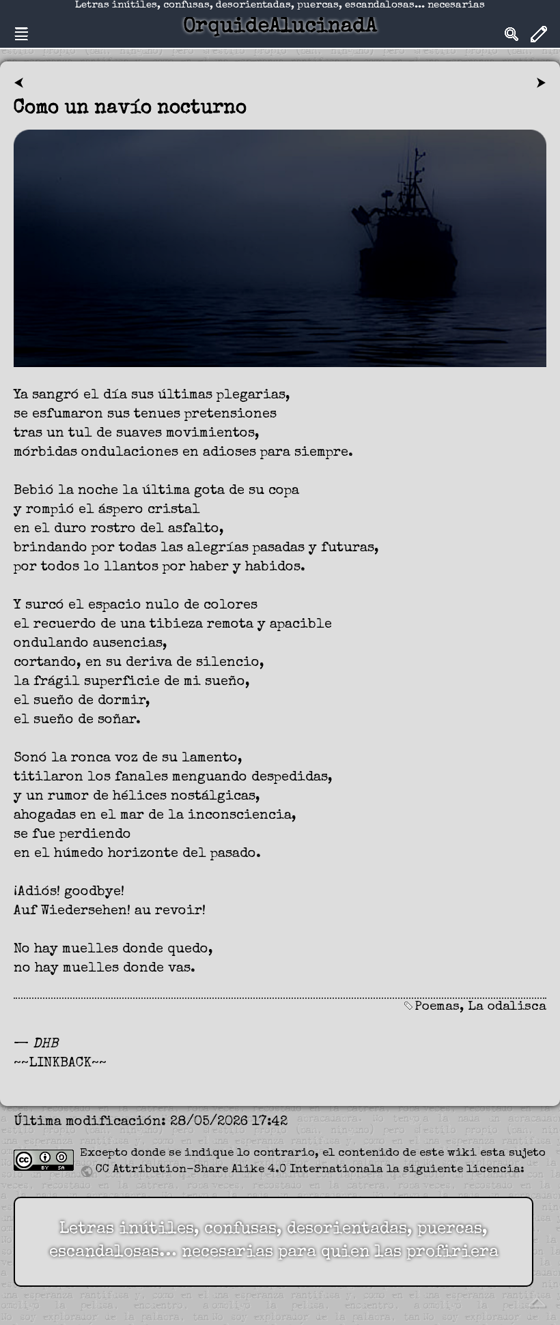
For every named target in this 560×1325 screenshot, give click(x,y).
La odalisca (507, 1007)
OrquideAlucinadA (280, 27)
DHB (45, 1044)
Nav (21, 34)
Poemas (437, 1007)
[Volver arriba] (536, 1301)
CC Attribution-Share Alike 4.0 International (236, 1170)
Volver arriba (536, 1301)
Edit (539, 34)
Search (511, 34)
